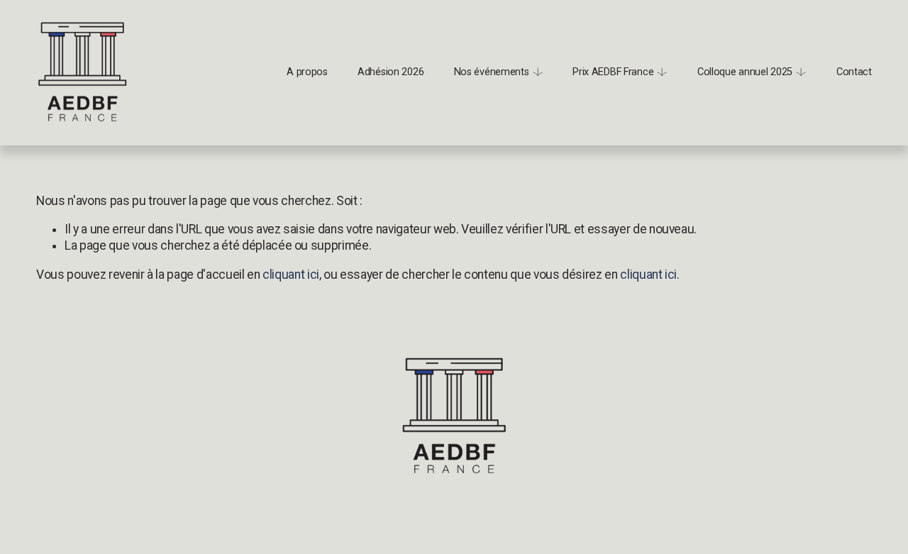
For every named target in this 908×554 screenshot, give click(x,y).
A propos (307, 72)
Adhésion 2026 (390, 72)
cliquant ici (290, 274)
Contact (854, 72)
